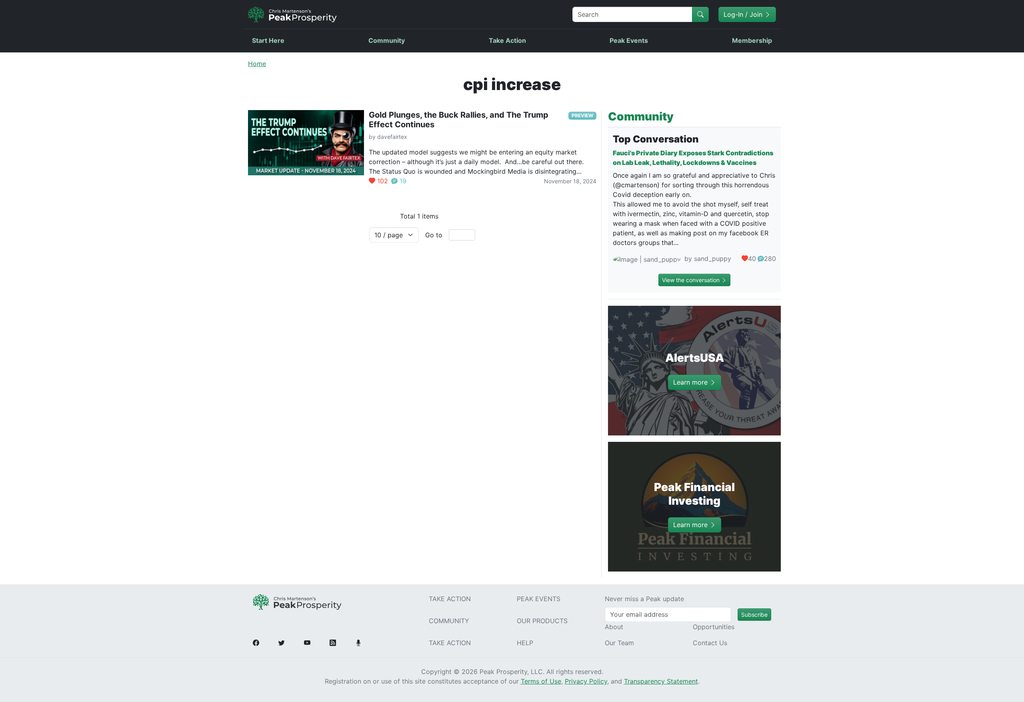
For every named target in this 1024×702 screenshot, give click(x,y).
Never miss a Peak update (644, 599)
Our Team (619, 643)
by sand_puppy (706, 259)
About (614, 627)
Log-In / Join (744, 14)
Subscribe (754, 614)
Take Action (507, 40)
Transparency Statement (661, 681)
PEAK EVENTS (538, 599)
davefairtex (392, 136)
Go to (433, 235)
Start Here (268, 40)
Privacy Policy (586, 681)
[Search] (700, 14)
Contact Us (710, 643)
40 (752, 259)
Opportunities (713, 627)
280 (770, 259)
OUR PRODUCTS (542, 621)
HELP (525, 643)
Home (257, 64)
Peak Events (629, 40)
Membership (752, 40)
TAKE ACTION (450, 599)
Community (386, 40)
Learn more (691, 382)
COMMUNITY (449, 621)
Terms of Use (541, 681)
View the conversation (691, 280)
